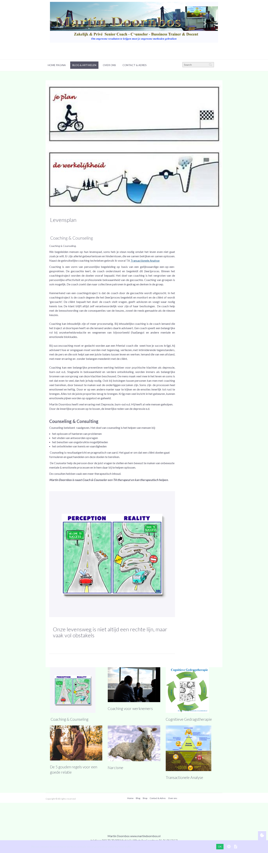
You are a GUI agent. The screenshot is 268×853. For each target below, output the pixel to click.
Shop (145, 798)
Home (130, 798)
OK (220, 846)
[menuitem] (57, 65)
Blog (138, 798)
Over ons (109, 65)
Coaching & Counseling (69, 719)
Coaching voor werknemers (130, 708)
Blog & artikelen (84, 65)
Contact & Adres (135, 65)
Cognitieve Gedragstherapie (189, 719)
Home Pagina (57, 65)
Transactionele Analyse (184, 777)
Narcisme (115, 767)
